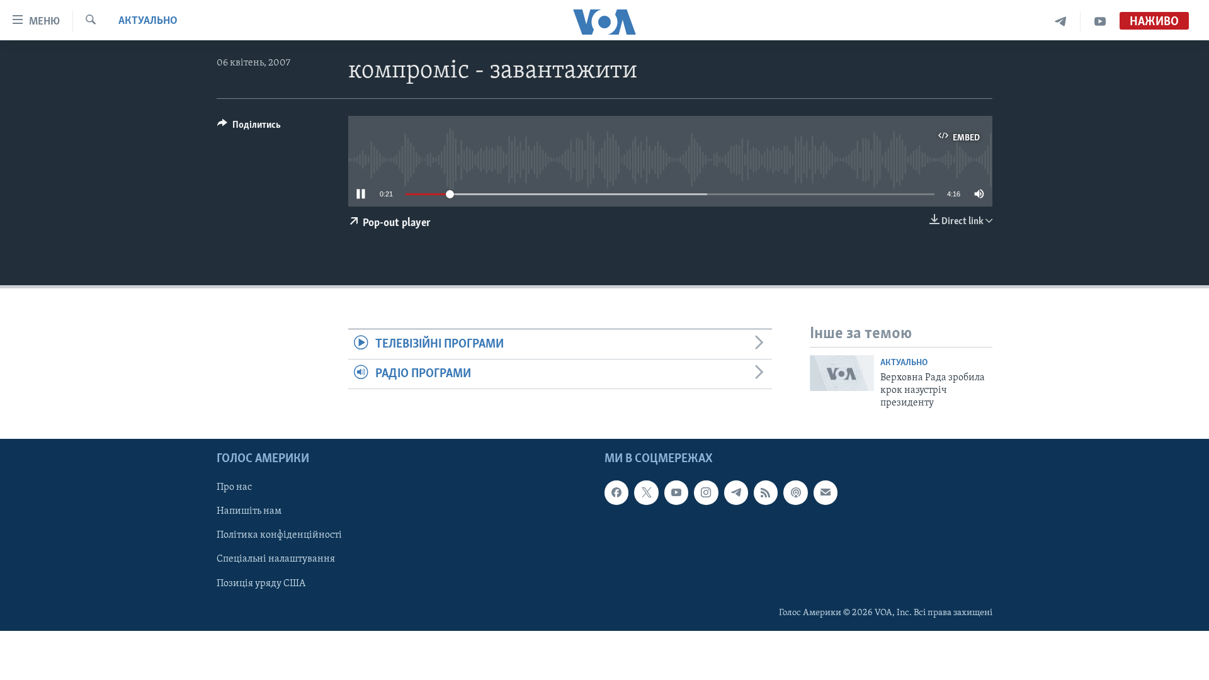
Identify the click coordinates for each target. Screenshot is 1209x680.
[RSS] (766, 492)
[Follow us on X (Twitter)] (646, 492)
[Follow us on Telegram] (736, 492)
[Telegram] (1061, 21)
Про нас (234, 487)
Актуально (148, 21)
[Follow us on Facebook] (616, 492)
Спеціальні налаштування (276, 559)
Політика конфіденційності (279, 535)
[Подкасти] (795, 492)
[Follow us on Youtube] (676, 492)
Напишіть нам (249, 511)
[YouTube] (1100, 21)
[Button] (249, 128)
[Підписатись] (825, 492)
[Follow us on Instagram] (706, 492)
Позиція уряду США (261, 583)
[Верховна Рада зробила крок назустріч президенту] (842, 373)
